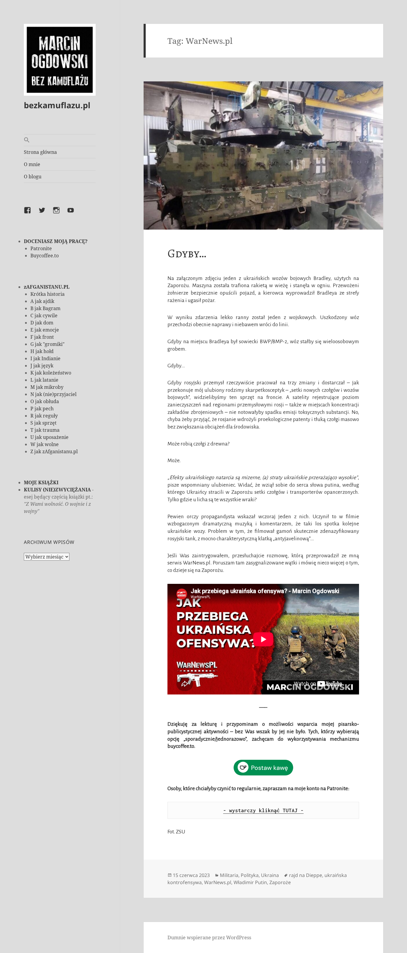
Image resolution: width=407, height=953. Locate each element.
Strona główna (40, 152)
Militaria (229, 875)
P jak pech (42, 408)
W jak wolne (44, 444)
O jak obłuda (44, 401)
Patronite (41, 248)
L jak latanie (44, 380)
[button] (60, 140)
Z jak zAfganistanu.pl (54, 451)
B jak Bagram (45, 308)
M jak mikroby (46, 387)
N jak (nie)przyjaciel (53, 394)
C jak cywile (44, 315)
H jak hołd (42, 351)
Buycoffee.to (44, 255)
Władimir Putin (250, 882)
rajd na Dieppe (305, 875)
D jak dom (41, 322)
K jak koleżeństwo (50, 372)
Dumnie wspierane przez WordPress (209, 937)
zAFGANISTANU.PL (46, 287)
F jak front (42, 337)
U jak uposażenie (49, 437)
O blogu (32, 176)
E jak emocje (44, 330)
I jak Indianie (45, 358)
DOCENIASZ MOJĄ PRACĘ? (56, 241)
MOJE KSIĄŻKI (41, 482)
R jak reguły (44, 415)
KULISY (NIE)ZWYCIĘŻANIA (57, 489)
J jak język (41, 365)
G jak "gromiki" (47, 344)
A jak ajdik (42, 301)
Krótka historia (47, 294)
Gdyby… (186, 253)
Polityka (250, 875)
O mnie (32, 164)
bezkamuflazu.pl (57, 105)
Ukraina (270, 875)
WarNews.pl (217, 882)
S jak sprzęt (43, 423)
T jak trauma (45, 430)
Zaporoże (280, 882)
